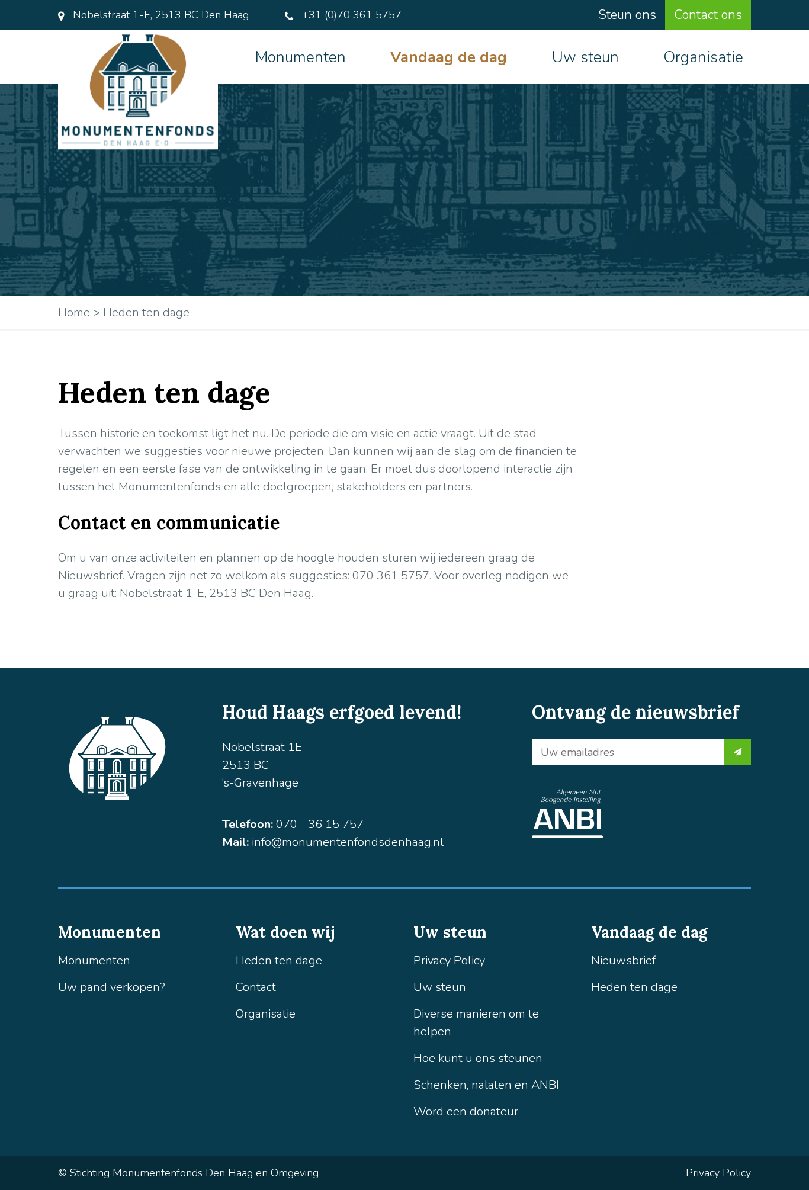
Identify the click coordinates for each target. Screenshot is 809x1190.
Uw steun (585, 57)
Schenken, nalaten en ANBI (486, 1085)
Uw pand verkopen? (111, 987)
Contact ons (708, 15)
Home (74, 312)
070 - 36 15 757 (320, 824)
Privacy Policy (449, 960)
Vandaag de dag (448, 57)
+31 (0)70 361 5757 (350, 15)
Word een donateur (465, 1112)
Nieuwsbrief (623, 960)
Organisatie (703, 57)
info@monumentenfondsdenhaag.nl (348, 842)
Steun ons (627, 15)
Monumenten (300, 57)
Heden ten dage (279, 960)
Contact (256, 987)
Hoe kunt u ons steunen (477, 1058)
